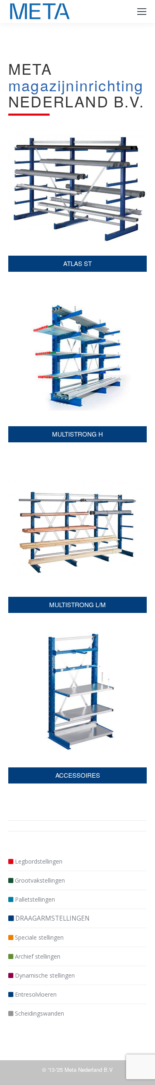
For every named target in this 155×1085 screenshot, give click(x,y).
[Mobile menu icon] (142, 12)
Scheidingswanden (39, 1013)
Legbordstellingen (38, 861)
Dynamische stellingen (45, 975)
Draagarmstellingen (52, 918)
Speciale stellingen (39, 937)
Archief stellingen (37, 956)
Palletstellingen (35, 899)
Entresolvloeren (36, 994)
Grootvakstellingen (40, 880)
